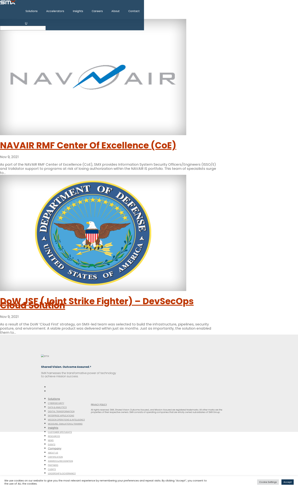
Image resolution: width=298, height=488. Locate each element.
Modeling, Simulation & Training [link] (65, 423)
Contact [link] (134, 11)
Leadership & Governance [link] (62, 473)
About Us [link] (53, 452)
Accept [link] (288, 482)
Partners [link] (53, 465)
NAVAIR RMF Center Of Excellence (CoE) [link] (88, 145)
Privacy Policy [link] (99, 404)
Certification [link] (55, 456)
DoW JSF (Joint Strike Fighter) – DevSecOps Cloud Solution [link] (97, 303)
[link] (8, 3)
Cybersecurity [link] (56, 403)
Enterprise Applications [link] (61, 415)
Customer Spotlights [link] (60, 432)
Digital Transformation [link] (61, 411)
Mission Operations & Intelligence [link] (66, 419)
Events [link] (51, 444)
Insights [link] (78, 11)
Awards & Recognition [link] (60, 461)
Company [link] (54, 448)
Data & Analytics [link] (57, 407)
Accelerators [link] (55, 11)
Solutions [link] (32, 11)
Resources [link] (54, 436)
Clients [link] (52, 469)
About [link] (115, 11)
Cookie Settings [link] (268, 482)
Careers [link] (97, 11)
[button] (26, 23)
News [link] (51, 440)
